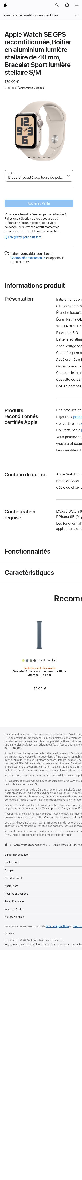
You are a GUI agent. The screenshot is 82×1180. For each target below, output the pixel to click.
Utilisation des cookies (56, 944)
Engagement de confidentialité (22, 944)
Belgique (10, 933)
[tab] (29, 157)
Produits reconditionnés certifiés (30, 15)
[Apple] (6, 844)
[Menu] (77, 5)
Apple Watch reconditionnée (30, 844)
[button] (57, 5)
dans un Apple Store (57, 926)
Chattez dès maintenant (28, 258)
